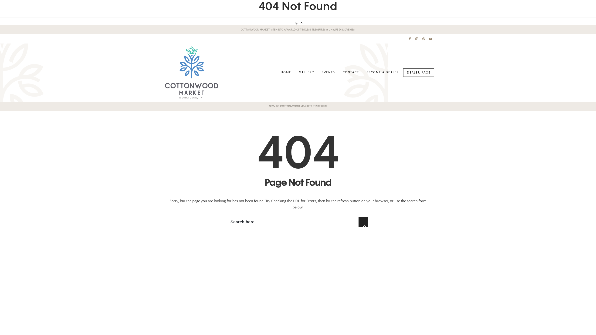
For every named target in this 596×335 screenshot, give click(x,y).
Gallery (306, 72)
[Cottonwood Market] (191, 73)
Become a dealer (383, 72)
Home (286, 72)
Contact (351, 72)
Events (328, 72)
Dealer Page (418, 72)
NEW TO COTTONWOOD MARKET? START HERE (298, 106)
